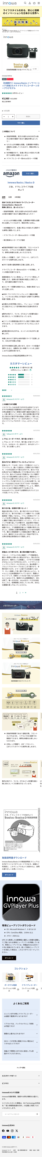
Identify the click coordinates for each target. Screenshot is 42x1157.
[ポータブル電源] (10, 977)
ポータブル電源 (10, 985)
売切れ (28, 116)
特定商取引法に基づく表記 (9, 1152)
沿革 (14, 1150)
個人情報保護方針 (22, 1150)
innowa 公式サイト (12, 1147)
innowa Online (7, 76)
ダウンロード (9, 875)
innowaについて (6, 1150)
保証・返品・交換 (34, 1150)
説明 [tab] (3, 197)
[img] (7, 396)
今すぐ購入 (21, 123)
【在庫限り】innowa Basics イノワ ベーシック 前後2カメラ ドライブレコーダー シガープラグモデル (20, 31)
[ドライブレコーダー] (29, 977)
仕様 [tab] (10, 197)
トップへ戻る (21, 1068)
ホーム (4, 29)
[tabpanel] (21, 279)
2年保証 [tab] (17, 197)
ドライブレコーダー (29, 985)
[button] (7, 93)
